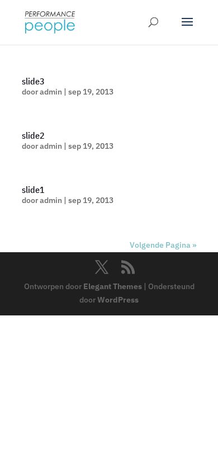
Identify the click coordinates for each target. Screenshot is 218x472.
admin (51, 92)
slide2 (33, 135)
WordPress (118, 300)
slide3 (33, 81)
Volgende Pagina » (163, 245)
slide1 (33, 189)
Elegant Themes (112, 286)
